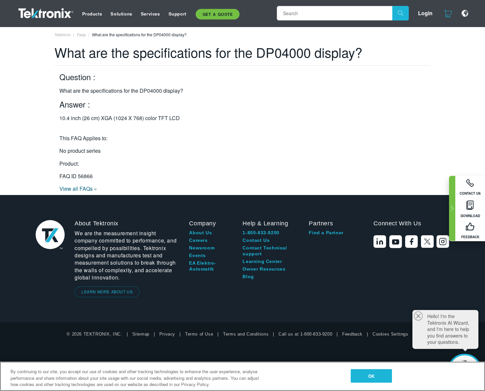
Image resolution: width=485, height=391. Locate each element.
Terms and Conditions (246, 334)
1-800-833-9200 (260, 232)
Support (177, 14)
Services (150, 14)
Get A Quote (218, 14)
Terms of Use (199, 334)
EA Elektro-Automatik (202, 266)
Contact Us (256, 240)
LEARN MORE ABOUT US (107, 291)
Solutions (121, 14)
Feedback (352, 334)
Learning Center (262, 261)
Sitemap (140, 334)
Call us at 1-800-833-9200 (305, 334)
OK (371, 376)
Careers (198, 240)
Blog (248, 276)
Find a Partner (326, 232)
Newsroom (201, 247)
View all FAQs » (78, 188)
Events (197, 255)
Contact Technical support (264, 250)
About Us (200, 232)
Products (92, 14)
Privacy (167, 334)
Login (425, 13)
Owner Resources (263, 269)
